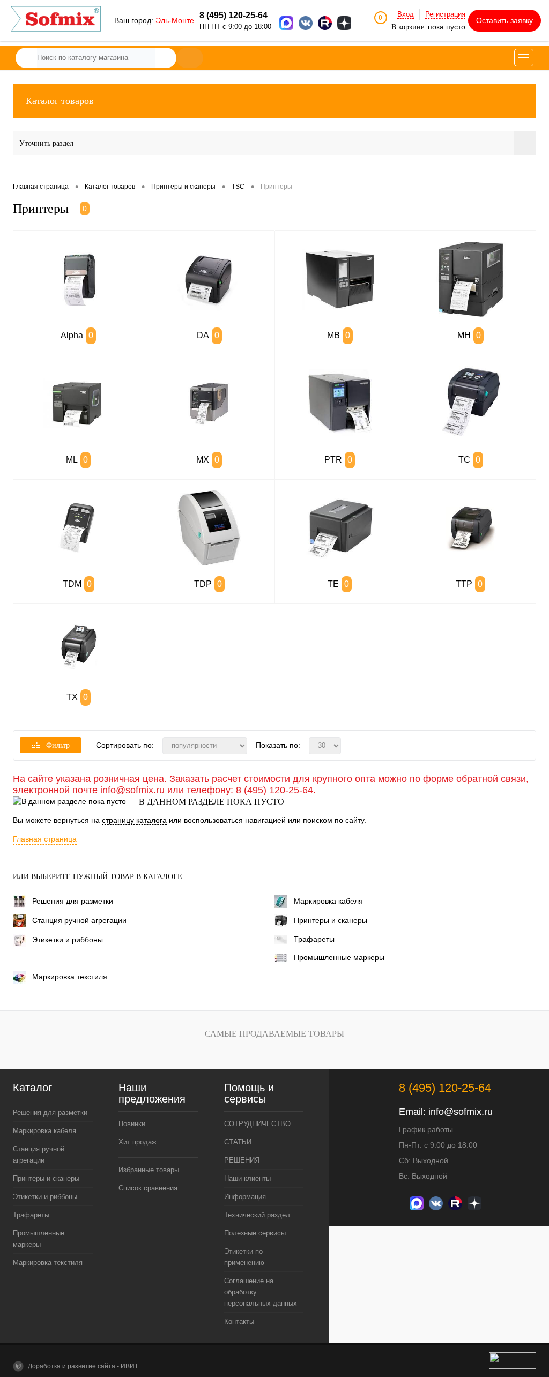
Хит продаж (137, 1142)
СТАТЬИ (237, 1142)
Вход (405, 14)
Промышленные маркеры (339, 957)
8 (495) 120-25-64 (274, 790)
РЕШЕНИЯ (241, 1160)
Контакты (239, 1322)
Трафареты (314, 939)
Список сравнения (147, 1188)
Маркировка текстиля (69, 976)
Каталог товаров (60, 100)
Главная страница (45, 839)
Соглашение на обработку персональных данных (260, 1292)
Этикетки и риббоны (67, 939)
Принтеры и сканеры (330, 920)
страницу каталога (134, 820)
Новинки (131, 1124)
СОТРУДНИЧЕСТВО (257, 1124)
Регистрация (445, 14)
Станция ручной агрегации (79, 920)
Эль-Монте (174, 20)
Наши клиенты (247, 1178)
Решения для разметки (72, 901)
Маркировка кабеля (328, 901)
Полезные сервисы (255, 1233)
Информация (245, 1197)
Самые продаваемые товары (274, 1033)
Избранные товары (148, 1170)
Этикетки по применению (244, 1257)
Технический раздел (257, 1215)
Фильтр (58, 745)
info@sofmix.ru (132, 790)
